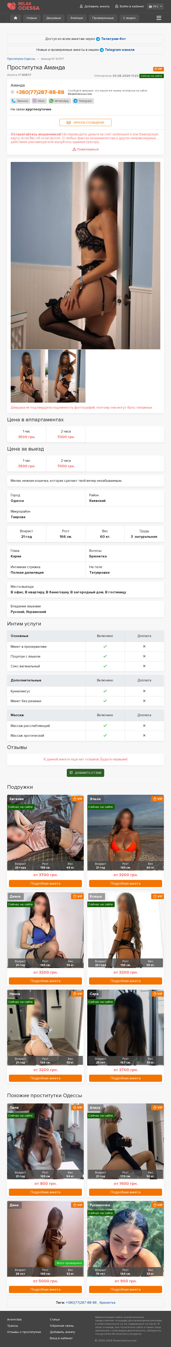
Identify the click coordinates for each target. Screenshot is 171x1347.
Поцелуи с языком (25, 656)
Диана (15, 896)
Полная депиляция (27, 572)
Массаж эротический (27, 735)
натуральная (146, 536)
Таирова (18, 517)
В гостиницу (115, 592)
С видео (129, 18)
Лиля (14, 1107)
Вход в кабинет (61, 1338)
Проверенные (103, 18)
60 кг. (105, 536)
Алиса (95, 1107)
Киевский (97, 501)
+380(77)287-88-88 (40, 92)
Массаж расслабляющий (30, 726)
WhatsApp (62, 101)
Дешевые (53, 18)
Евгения (17, 799)
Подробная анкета (45, 883)
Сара (94, 994)
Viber (41, 101)
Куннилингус (20, 691)
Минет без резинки (26, 701)
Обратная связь (62, 1326)
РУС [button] (155, 6)
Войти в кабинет (132, 6)
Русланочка (100, 1205)
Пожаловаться (88, 149)
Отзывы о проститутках (24, 1332)
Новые (32, 18)
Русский (17, 612)
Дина (14, 1205)
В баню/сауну (57, 592)
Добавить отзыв (88, 773)
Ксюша (96, 896)
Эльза (95, 799)
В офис (17, 592)
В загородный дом (86, 592)
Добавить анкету (97, 6)
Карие (16, 556)
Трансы (12, 1326)
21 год (26, 536)
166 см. (66, 536)
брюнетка (107, 1303)
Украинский (36, 612)
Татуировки (99, 572)
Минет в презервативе (29, 646)
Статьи (55, 1319)
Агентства (14, 1319)
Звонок (22, 101)
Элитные (76, 18)
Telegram (85, 101)
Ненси (15, 994)
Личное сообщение (88, 122)
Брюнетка (98, 556)
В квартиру (34, 592)
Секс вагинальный (25, 666)
